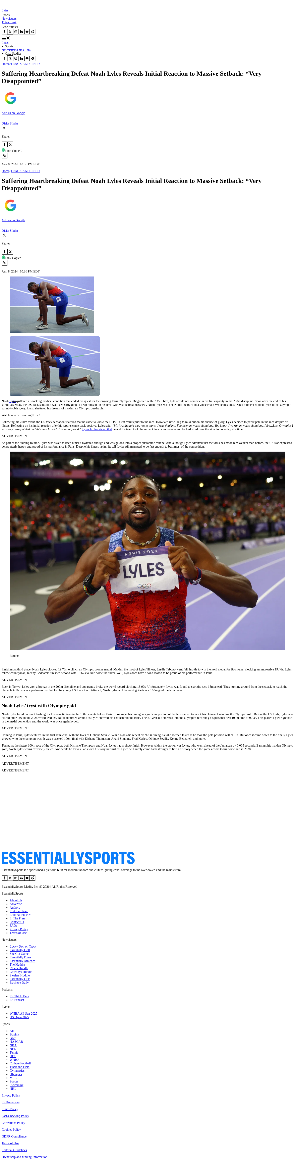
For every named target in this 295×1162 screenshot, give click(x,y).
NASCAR (16, 1041)
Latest (5, 10)
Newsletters (9, 18)
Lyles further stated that (97, 429)
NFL (13, 1049)
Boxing (14, 1034)
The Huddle (17, 964)
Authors (15, 907)
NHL (13, 1088)
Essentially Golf (20, 950)
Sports (9, 46)
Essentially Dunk (20, 957)
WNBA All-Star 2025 (23, 1013)
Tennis (14, 1052)
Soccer (14, 1081)
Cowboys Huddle (21, 971)
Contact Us (17, 922)
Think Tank (9, 22)
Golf (12, 1038)
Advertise (16, 904)
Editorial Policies (20, 914)
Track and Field (20, 1067)
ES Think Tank (19, 996)
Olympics (16, 1074)
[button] (12, 408)
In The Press (17, 918)
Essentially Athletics (22, 961)
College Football (20, 1063)
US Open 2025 (19, 1017)
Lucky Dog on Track (23, 946)
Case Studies (13, 53)
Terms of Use (18, 932)
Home (5, 63)
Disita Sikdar (10, 123)
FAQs (13, 925)
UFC (13, 1056)
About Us (16, 900)
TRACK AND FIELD (25, 63)
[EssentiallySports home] (68, 863)
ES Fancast (17, 1000)
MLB (13, 1077)
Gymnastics (17, 1070)
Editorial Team (19, 911)
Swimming (16, 1085)
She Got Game (19, 953)
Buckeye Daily (19, 982)
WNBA (15, 1059)
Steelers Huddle (20, 975)
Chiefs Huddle (19, 968)
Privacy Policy (19, 929)
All (12, 1030)
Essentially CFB (20, 979)
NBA (13, 1045)
